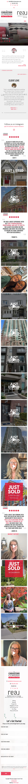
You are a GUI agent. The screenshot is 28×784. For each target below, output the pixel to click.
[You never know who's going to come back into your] (14, 146)
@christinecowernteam (14, 126)
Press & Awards (14, 710)
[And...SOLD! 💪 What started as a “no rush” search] (14, 493)
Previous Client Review (7, 70)
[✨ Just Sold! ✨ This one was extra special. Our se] (14, 573)
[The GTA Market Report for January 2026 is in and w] (14, 466)
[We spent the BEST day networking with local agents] (14, 280)
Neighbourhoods (14, 705)
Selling (14, 700)
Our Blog (14, 709)
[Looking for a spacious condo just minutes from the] (14, 386)
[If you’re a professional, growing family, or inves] (14, 440)
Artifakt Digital (15, 782)
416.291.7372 (15, 3)
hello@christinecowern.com (15, 1)
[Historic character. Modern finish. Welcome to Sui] (14, 199)
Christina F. (13, 108)
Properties (14, 704)
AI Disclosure (14, 781)
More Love (13, 109)
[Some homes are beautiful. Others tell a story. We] (14, 253)
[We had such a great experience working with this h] (14, 226)
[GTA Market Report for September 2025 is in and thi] (14, 546)
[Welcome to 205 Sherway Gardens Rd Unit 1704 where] (14, 333)
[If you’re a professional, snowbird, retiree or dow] (14, 600)
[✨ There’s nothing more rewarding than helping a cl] (14, 520)
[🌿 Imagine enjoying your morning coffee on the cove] (14, 173)
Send (6, 773)
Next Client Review (22, 74)
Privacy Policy (14, 780)
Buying (14, 702)
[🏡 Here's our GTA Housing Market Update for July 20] (14, 653)
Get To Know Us (14, 707)
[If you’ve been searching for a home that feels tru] (14, 306)
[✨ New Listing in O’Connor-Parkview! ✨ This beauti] (14, 626)
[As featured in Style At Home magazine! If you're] (14, 413)
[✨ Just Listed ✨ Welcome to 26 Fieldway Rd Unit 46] (14, 360)
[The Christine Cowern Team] (6, 13)
